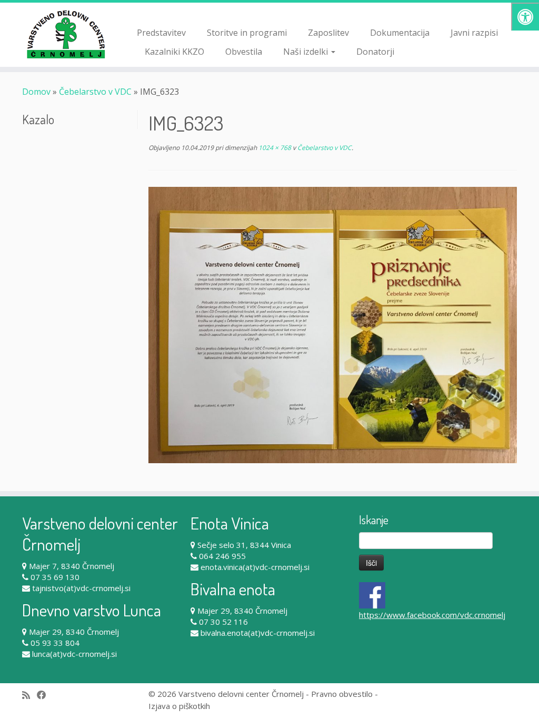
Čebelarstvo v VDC (95, 91)
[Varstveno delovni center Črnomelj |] (63, 34)
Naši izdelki (306, 51)
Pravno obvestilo (342, 693)
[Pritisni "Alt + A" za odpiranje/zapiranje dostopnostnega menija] (525, 17)
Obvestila (243, 51)
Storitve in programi (247, 32)
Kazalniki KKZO (174, 51)
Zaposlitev (328, 32)
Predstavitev (161, 32)
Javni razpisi (474, 32)
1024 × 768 (274, 147)
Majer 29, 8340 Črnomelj (74, 631)
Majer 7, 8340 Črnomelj (71, 566)
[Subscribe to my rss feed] (29, 695)
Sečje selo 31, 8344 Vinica (244, 545)
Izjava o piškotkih (179, 706)
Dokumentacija (400, 32)
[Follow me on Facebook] (45, 695)
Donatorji (375, 51)
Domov (36, 91)
